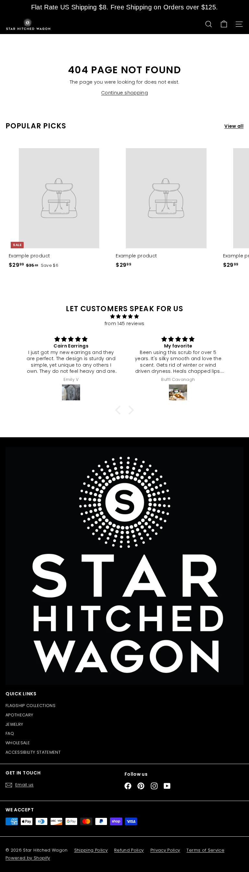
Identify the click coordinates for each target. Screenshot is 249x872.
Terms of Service (205, 850)
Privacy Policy (165, 850)
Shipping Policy (91, 850)
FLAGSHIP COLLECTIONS (30, 705)
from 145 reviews (125, 323)
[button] (119, 409)
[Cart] (223, 24)
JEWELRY (14, 724)
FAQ (10, 733)
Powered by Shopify (28, 858)
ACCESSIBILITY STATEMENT (33, 752)
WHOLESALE (18, 743)
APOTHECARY (19, 715)
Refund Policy (129, 850)
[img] (125, 316)
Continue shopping (124, 92)
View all (233, 126)
